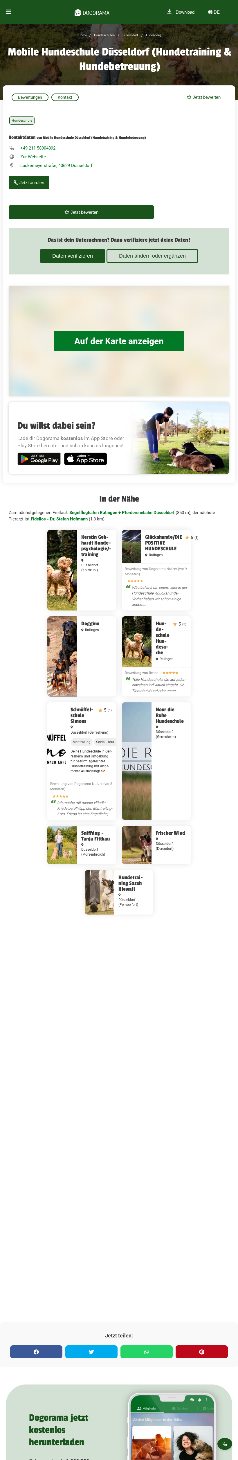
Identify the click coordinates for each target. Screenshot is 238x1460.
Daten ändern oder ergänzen (152, 256)
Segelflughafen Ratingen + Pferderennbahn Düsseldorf (121, 512)
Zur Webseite (33, 156)
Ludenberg (153, 35)
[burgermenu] (8, 12)
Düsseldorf (130, 35)
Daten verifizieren (72, 256)
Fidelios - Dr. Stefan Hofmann (59, 519)
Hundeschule (22, 120)
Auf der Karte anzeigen (119, 341)
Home (82, 35)
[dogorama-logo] (92, 12)
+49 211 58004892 (37, 148)
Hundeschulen (104, 35)
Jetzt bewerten (206, 97)
